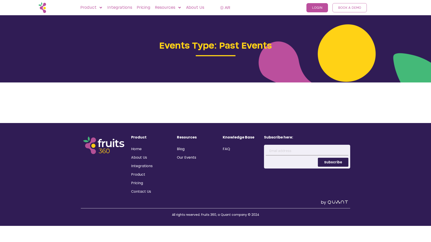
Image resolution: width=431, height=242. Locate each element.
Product (138, 174)
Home (136, 148)
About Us (195, 7)
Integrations (119, 7)
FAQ (226, 148)
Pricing (143, 7)
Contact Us (141, 191)
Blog (181, 148)
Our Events (186, 157)
